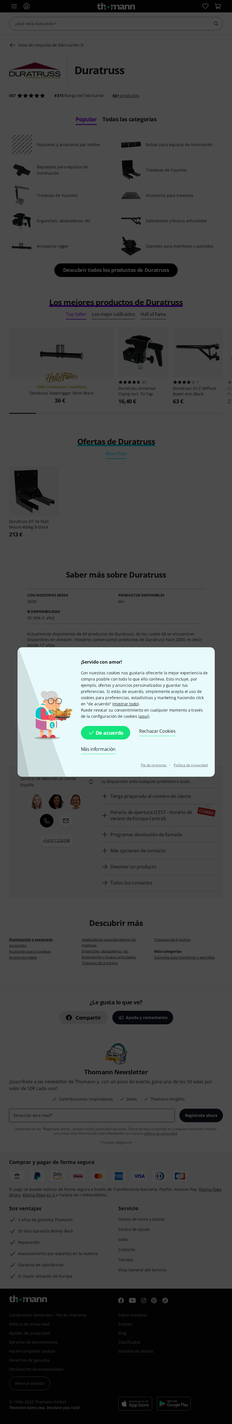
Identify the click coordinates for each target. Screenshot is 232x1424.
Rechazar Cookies (157, 731)
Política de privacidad (191, 765)
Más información (98, 749)
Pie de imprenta (154, 765)
